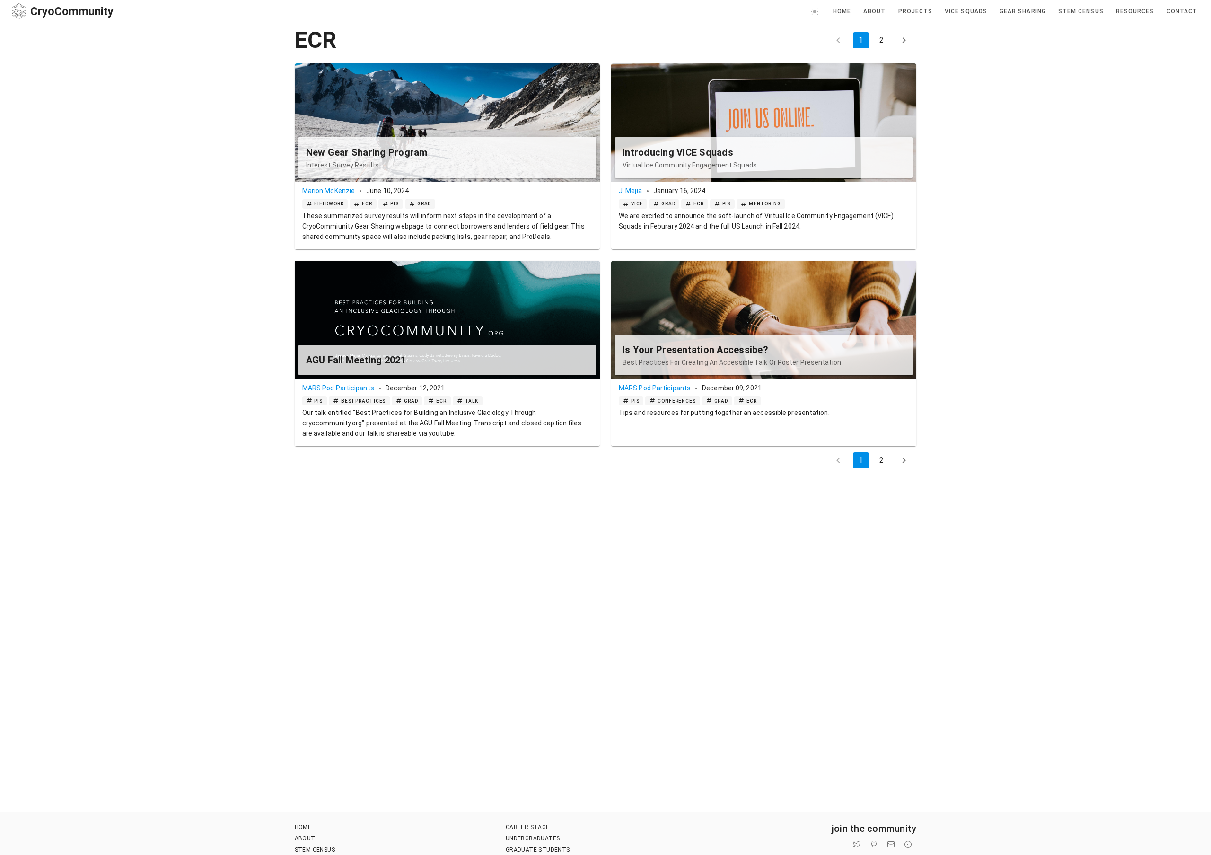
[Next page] (904, 40)
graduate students (538, 849)
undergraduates (533, 838)
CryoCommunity (72, 11)
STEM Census (315, 849)
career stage (528, 827)
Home (303, 827)
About (305, 838)
